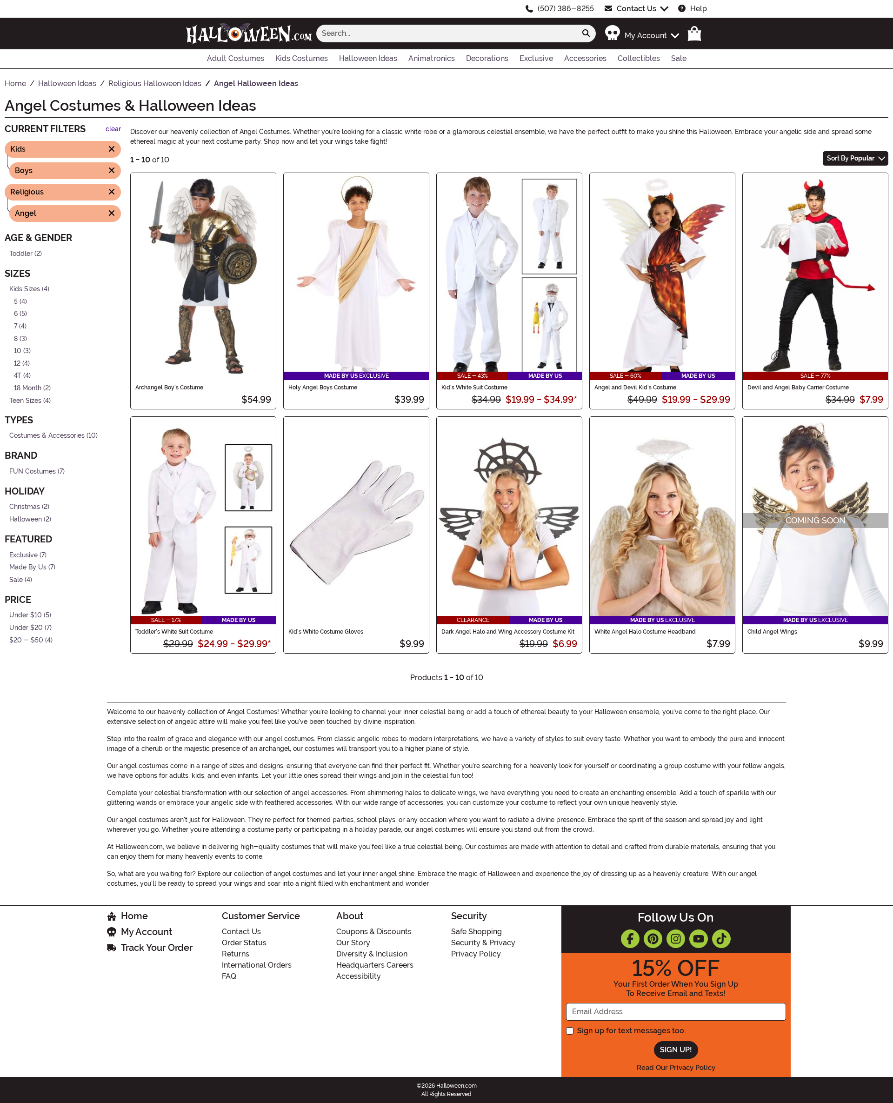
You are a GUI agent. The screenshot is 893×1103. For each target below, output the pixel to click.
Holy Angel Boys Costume (322, 387)
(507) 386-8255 (566, 8)
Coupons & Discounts (374, 931)
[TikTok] (721, 938)
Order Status (244, 942)
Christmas (24, 507)
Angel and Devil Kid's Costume (635, 387)
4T (17, 376)
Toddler (21, 253)
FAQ (229, 976)
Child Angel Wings (772, 631)
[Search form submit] (586, 33)
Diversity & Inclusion (371, 953)
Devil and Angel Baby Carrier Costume (798, 387)
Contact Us (636, 8)
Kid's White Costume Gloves (325, 631)
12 (17, 364)
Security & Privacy (483, 942)
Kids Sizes (24, 289)
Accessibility (358, 976)
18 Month (27, 388)
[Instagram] (675, 938)
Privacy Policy (476, 953)
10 (17, 351)
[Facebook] (630, 938)
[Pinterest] (653, 938)
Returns (235, 953)
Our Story (353, 942)
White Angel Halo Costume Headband (645, 631)
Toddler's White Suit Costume (174, 631)
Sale (16, 580)
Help (698, 8)
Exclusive (23, 555)
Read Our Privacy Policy (676, 1067)
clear (113, 129)
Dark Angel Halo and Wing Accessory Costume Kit (507, 631)
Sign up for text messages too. (631, 1030)
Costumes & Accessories (47, 436)
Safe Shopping (476, 931)
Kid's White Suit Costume (474, 387)
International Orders (257, 965)
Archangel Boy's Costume (169, 387)
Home (134, 916)
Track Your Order (157, 947)
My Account (146, 931)
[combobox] (446, 33)
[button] (641, 33)
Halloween (25, 519)
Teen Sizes (25, 400)
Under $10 (25, 615)
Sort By (850, 158)
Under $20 (26, 628)
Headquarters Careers (374, 965)
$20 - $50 (26, 640)
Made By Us (28, 567)
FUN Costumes (32, 471)
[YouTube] (698, 938)
